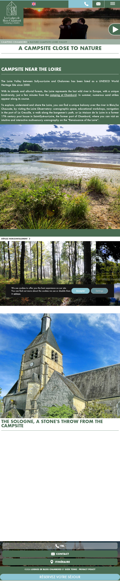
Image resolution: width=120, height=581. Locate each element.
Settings (99, 290)
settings (17, 293)
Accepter (80, 290)
